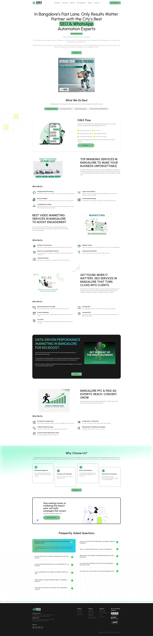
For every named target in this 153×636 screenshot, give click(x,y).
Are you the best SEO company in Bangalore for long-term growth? (52, 557)
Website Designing (92, 617)
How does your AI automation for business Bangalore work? (97, 571)
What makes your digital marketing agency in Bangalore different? (51, 580)
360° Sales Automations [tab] (66, 108)
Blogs (89, 3)
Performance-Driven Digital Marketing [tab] (98, 108)
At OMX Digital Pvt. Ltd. (77, 33)
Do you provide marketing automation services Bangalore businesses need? (96, 564)
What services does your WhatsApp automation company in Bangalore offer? (52, 542)
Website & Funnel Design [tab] (80, 108)
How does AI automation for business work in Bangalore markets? (51, 588)
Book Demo (76, 52)
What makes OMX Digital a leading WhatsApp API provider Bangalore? (97, 556)
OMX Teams (80, 614)
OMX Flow (79, 612)
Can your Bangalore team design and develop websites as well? (51, 572)
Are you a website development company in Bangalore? (96, 549)
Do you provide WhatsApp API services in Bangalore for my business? (52, 564)
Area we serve (81, 3)
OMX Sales (79, 610)
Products (57, 3)
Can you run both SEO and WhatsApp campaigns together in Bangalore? (97, 542)
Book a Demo (114, 2)
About (72, 3)
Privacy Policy (102, 610)
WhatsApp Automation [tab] (51, 108)
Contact (96, 3)
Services (64, 3)
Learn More (85, 145)
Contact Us (102, 616)
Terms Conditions (103, 612)
